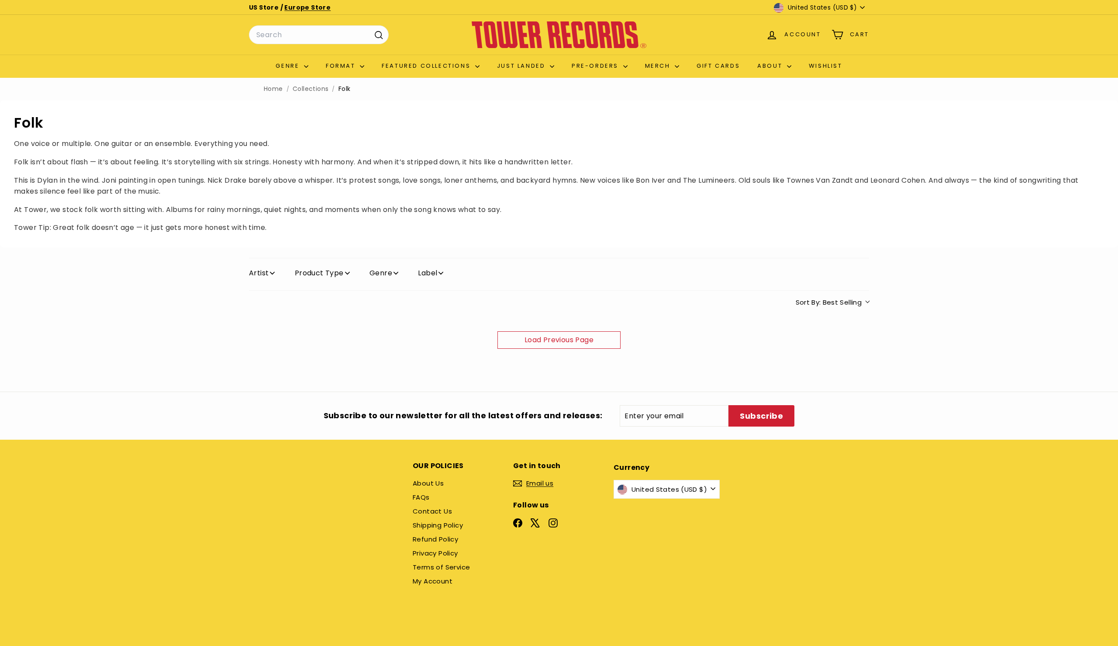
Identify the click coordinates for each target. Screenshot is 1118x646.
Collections (310, 89)
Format (342, 66)
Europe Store (307, 7)
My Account (432, 581)
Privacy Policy (435, 553)
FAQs (421, 497)
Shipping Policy (438, 525)
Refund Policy (435, 539)
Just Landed (522, 66)
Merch (659, 66)
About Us (428, 483)
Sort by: (829, 302)
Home (273, 89)
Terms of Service (441, 567)
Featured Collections (427, 66)
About (771, 66)
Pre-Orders (596, 66)
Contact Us (432, 511)
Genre (289, 66)
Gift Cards (718, 66)
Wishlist (825, 66)
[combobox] (319, 35)
